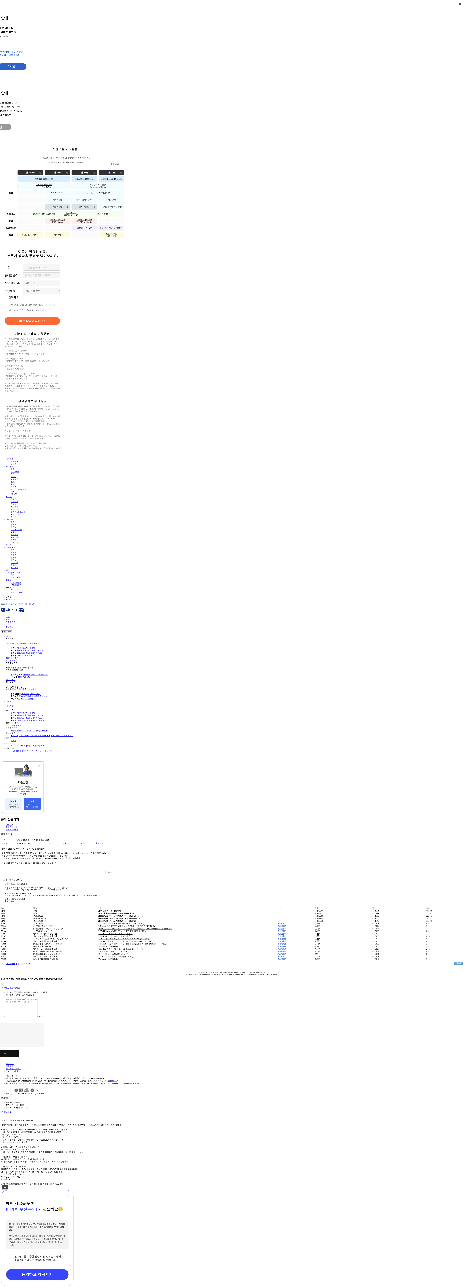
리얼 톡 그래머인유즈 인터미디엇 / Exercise (84, 221)
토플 (12, 482)
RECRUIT (10, 587)
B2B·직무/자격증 (13, 573)
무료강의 (14, 736)
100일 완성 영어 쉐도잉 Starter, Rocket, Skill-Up (97, 186)
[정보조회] (114, 1081)
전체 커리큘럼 (27, 699)
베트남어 (14, 527)
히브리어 (14, 542)
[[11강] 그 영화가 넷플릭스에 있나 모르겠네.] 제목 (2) (120, 949)
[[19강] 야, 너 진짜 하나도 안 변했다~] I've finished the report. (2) (124, 941)
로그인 (9, 617)
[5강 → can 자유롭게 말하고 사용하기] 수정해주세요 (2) (121, 923)
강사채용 (14, 590)
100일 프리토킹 (23, 653)
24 (13, 964)
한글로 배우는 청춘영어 (30, 235)
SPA (12, 492)
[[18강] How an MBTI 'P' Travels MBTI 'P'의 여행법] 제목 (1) (122, 931)
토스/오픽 (15, 472)
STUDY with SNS (57, 193)
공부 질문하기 (25, 696)
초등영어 (14, 464)
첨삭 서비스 (56, 736)
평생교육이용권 (39, 720)
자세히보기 (51, 305)
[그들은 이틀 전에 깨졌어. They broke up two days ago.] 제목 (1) (124, 939)
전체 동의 (14, 297)
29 (22, 964)
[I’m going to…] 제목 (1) (108, 959)
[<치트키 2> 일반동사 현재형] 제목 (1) (114, 951)
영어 (12, 550)
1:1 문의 (26, 746)
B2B (12, 575)
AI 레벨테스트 (29, 675)
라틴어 (13, 517)
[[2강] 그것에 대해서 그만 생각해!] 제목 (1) (116, 956)
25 (15, 964)
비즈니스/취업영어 (19, 489)
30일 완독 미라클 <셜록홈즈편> (111, 228)
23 (11, 964)
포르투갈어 (15, 514)
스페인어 (14, 499)
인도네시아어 (16, 530)
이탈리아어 (15, 509)
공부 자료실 (35, 694)
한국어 (9, 545)
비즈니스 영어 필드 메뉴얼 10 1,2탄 (70, 214)
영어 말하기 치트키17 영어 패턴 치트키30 (44, 186)
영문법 (13, 487)
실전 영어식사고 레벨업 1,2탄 (111, 179)
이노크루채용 (16, 592)
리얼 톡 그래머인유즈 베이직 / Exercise (57, 221)
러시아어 (14, 507)
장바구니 (40, 751)
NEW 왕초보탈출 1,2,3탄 (44, 179)
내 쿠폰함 (48, 751)
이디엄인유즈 (111, 200)
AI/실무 (14, 494)
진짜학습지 (10, 547)
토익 (12, 469)
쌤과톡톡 (35, 696)
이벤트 (9, 701)
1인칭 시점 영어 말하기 (84, 200)
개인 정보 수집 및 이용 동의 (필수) (26, 304)
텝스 (12, 474)
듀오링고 (14, 484)
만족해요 (5, 988)
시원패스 (21, 648)
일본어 (13, 522)
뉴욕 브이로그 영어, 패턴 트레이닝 (111, 207)
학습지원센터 (11, 827)
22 (9, 964)
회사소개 (10, 1064)
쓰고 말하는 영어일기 (84, 228)
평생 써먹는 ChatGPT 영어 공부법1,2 (98, 193)
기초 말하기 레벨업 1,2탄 (84, 179)
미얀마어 (14, 535)
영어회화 (10, 459)
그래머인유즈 (36, 653)
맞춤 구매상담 (24, 677)
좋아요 (98, 843)
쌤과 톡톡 (46, 736)
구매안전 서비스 (13, 1071)
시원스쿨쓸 (15, 577)
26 (17, 964)
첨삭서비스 (44, 696)
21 (7, 964)
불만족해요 (15, 988)
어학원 (9, 580)
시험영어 (10, 466)
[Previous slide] (7, 1090)
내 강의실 (10, 706)
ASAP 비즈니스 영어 (104, 214)
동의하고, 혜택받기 (37, 1274)
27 (19, 964)
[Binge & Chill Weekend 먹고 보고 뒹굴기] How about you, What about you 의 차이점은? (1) (135, 929)
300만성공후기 (12, 658)
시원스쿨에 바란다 (38, 746)
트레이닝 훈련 (84, 207)
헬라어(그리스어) (18, 512)
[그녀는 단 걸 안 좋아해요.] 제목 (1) (113, 954)
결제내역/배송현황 (27, 751)
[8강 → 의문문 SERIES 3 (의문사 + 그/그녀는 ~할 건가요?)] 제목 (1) (126, 926)
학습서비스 (10, 680)
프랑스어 (14, 502)
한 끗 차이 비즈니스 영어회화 (44, 214)
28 (21, 964)
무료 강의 (25, 694)
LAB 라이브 (16, 585)
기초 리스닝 (57, 207)
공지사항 (14, 746)
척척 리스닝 (57, 200)
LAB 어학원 (16, 583)
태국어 (13, 532)
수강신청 (10, 636)
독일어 (13, 504)
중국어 (13, 525)
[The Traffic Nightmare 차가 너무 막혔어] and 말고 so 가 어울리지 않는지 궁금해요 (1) (133, 944)
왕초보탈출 (22, 650)
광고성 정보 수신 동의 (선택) (24, 310)
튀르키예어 (15, 537)
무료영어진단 (11, 661)
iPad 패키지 (30, 648)
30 (24, 964)
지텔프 (13, 477)
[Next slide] (37, 1090)
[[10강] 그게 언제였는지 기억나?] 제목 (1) (115, 934)
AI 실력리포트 (41, 675)
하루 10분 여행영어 (35, 650)
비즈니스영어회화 (24, 655)
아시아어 (10, 519)
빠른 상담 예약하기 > (32, 320)
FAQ (35, 699)
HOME (9, 825)
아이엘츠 (14, 479)
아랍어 (13, 540)
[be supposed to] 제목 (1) (108, 946)
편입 (8, 570)
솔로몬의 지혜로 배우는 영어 (111, 235)
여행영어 (57, 235)
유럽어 (9, 497)
